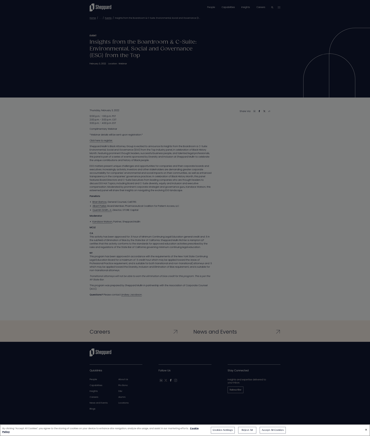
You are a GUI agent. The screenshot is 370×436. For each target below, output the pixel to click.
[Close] (366, 430)
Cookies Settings (223, 430)
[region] (185, 430)
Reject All (247, 430)
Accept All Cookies (273, 430)
